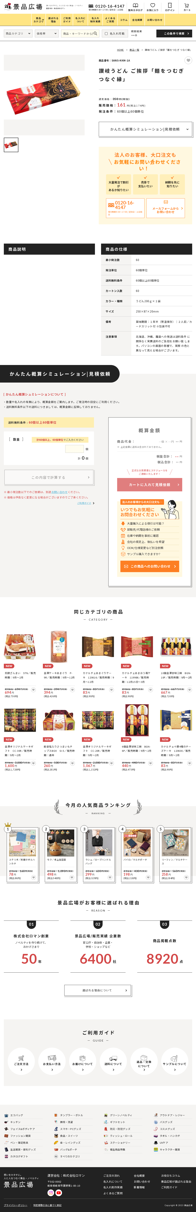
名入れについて (112, 1181)
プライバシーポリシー (15, 1205)
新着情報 (139, 1187)
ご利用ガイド (84, 503)
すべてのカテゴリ (67, 1156)
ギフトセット (117, 1122)
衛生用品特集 (117, 1149)
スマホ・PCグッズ (70, 1129)
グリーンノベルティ (121, 1115)
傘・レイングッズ (70, 1142)
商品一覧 (134, 49)
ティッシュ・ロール (121, 1136)
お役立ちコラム (170, 1175)
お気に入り (153, 10)
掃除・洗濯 (66, 1122)
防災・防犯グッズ (120, 1129)
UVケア (164, 1142)
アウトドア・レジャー (172, 1115)
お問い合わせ (59, 492)
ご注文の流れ (111, 1175)
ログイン (170, 10)
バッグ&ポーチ (68, 1149)
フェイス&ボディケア (22, 1129)
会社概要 (139, 1175)
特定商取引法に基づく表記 (47, 1205)
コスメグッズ (167, 1129)
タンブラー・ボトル (71, 1115)
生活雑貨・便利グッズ (23, 1149)
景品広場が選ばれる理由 (176, 1181)
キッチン (15, 1122)
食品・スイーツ (69, 1136)
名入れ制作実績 (112, 1187)
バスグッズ (166, 1122)
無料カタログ (135, 10)
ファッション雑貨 (20, 1136)
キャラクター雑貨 (170, 1149)
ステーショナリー (120, 1142)
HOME (120, 49)
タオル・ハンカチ (170, 1136)
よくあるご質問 (112, 1193)
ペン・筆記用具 (19, 1142)
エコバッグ (16, 1115)
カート (187, 9)
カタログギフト (19, 1156)
